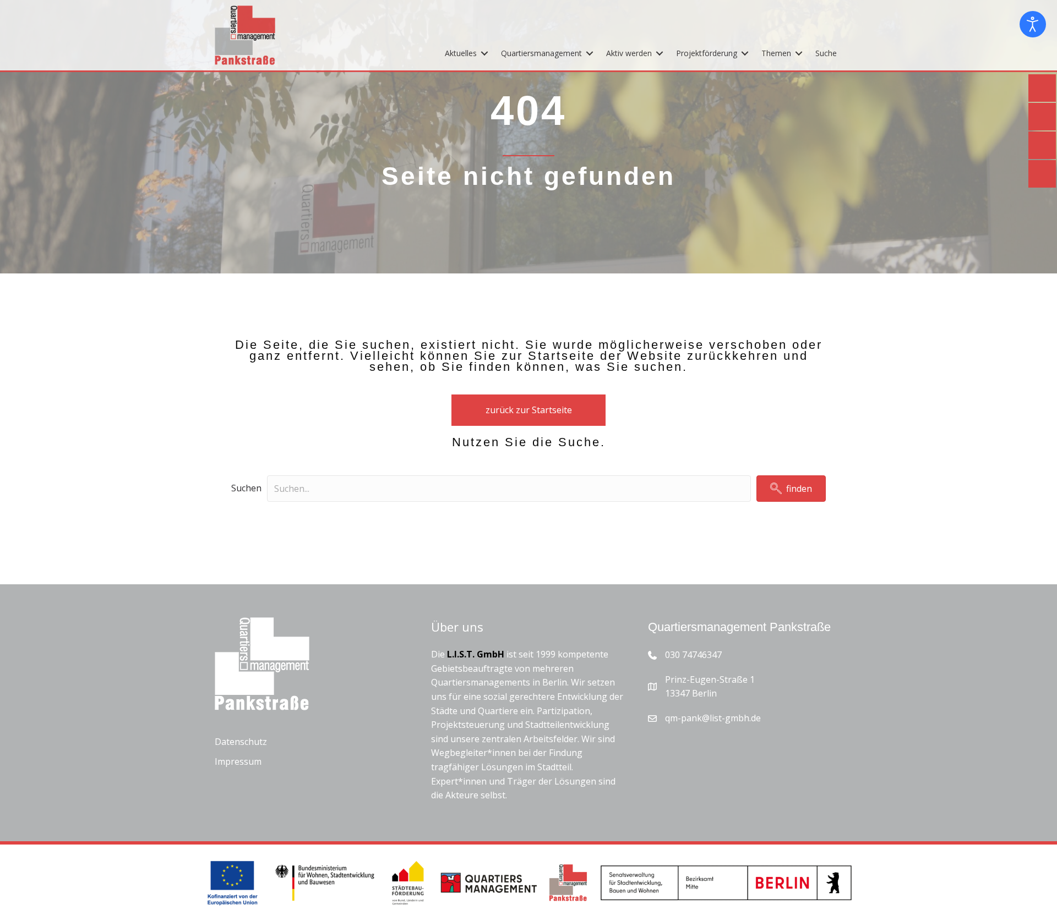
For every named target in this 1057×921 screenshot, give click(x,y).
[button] (791, 488)
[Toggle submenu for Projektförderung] (744, 53)
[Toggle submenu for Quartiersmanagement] (589, 53)
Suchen (246, 488)
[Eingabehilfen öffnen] (1033, 24)
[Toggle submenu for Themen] (798, 53)
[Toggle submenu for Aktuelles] (484, 53)
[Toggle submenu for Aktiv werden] (659, 53)
